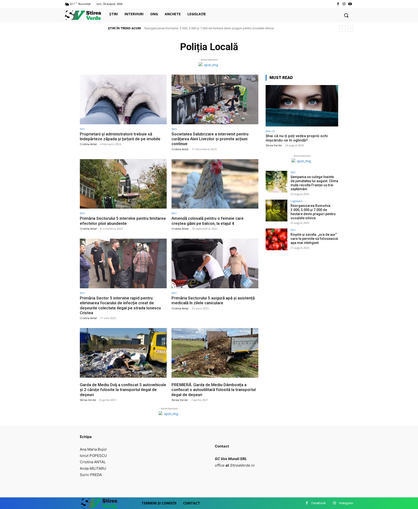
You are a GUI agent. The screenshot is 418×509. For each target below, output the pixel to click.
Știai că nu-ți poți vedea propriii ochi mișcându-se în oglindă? (297, 138)
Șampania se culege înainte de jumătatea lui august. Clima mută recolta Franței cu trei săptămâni (314, 183)
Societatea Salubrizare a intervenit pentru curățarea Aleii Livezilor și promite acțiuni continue (210, 139)
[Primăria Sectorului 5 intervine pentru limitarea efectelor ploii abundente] (123, 184)
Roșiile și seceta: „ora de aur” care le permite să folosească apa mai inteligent (314, 239)
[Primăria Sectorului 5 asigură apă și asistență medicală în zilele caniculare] (215, 263)
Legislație (297, 201)
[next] (350, 28)
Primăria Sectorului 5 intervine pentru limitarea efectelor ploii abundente (123, 221)
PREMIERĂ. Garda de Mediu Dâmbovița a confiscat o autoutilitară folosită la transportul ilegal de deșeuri (214, 389)
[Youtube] (350, 4)
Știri (82, 128)
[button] (346, 15)
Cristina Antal (88, 144)
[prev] (342, 28)
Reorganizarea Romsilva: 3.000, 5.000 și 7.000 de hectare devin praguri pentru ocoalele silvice (209, 28)
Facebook (319, 503)
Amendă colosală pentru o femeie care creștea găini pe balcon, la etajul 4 (208, 221)
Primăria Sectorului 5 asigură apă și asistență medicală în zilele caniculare (213, 300)
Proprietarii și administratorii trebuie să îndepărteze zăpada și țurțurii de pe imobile (120, 136)
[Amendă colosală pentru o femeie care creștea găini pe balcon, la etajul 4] (215, 184)
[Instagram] (344, 4)
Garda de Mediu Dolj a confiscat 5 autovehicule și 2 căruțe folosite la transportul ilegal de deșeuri (123, 389)
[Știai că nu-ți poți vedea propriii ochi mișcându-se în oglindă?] (302, 105)
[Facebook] (338, 4)
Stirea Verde (88, 400)
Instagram (346, 503)
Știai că (270, 131)
